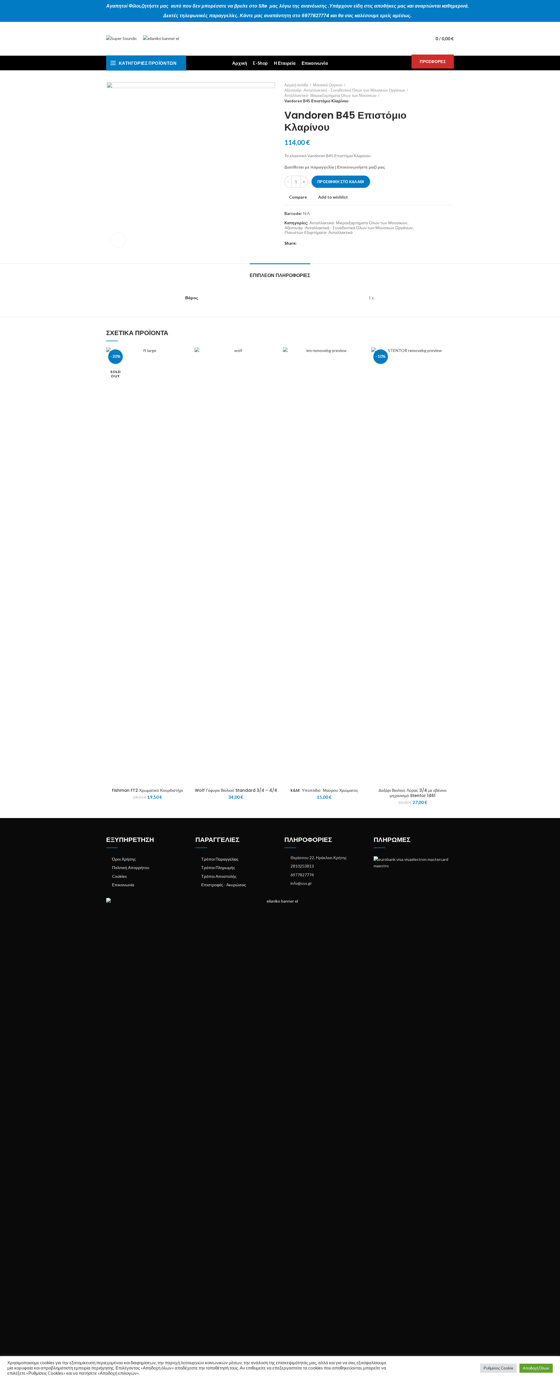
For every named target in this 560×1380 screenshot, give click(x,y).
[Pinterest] (315, 243)
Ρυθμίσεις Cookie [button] (498, 1368)
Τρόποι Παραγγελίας (220, 859)
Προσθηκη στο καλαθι (340, 181)
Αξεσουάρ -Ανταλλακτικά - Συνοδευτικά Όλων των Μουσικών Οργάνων (344, 90)
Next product (451, 93)
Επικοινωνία (123, 884)
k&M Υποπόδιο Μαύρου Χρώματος (324, 790)
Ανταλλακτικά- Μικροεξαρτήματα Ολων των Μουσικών (330, 95)
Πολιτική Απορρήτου (130, 867)
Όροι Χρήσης (124, 859)
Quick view (184, 369)
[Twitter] (309, 243)
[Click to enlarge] (118, 240)
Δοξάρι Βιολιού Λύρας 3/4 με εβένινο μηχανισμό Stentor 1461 (413, 793)
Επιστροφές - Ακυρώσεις (223, 884)
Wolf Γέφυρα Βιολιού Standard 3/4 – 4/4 (236, 790)
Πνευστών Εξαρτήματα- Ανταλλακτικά (319, 232)
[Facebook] (302, 243)
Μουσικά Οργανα (327, 85)
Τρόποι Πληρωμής (218, 867)
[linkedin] (322, 243)
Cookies (119, 876)
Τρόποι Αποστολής (219, 876)
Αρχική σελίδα (296, 85)
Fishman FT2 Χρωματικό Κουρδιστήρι (147, 790)
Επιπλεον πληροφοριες (280, 275)
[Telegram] (329, 243)
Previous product (439, 93)
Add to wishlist (333, 197)
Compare (298, 197)
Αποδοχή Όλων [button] (536, 1368)
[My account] (420, 39)
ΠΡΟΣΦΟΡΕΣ (433, 61)
